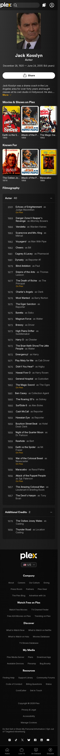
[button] (52, 5)
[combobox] (29, 5)
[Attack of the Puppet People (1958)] (30, 122)
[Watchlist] (44, 5)
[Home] (6, 5)
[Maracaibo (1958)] (48, 165)
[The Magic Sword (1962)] (48, 122)
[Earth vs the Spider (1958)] (11, 122)
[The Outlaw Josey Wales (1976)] (11, 165)
